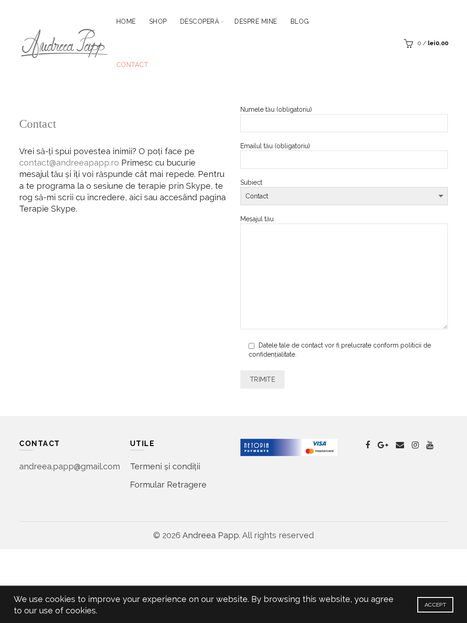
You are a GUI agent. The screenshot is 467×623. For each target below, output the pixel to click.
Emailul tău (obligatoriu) (275, 146)
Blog (300, 21)
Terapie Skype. (48, 208)
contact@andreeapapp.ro (69, 162)
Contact (132, 64)
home (126, 21)
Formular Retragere (168, 484)
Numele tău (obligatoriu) (276, 109)
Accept (435, 605)
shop (158, 21)
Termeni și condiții (165, 466)
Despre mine (255, 21)
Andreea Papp (210, 535)
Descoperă (199, 21)
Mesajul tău (257, 219)
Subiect (251, 182)
